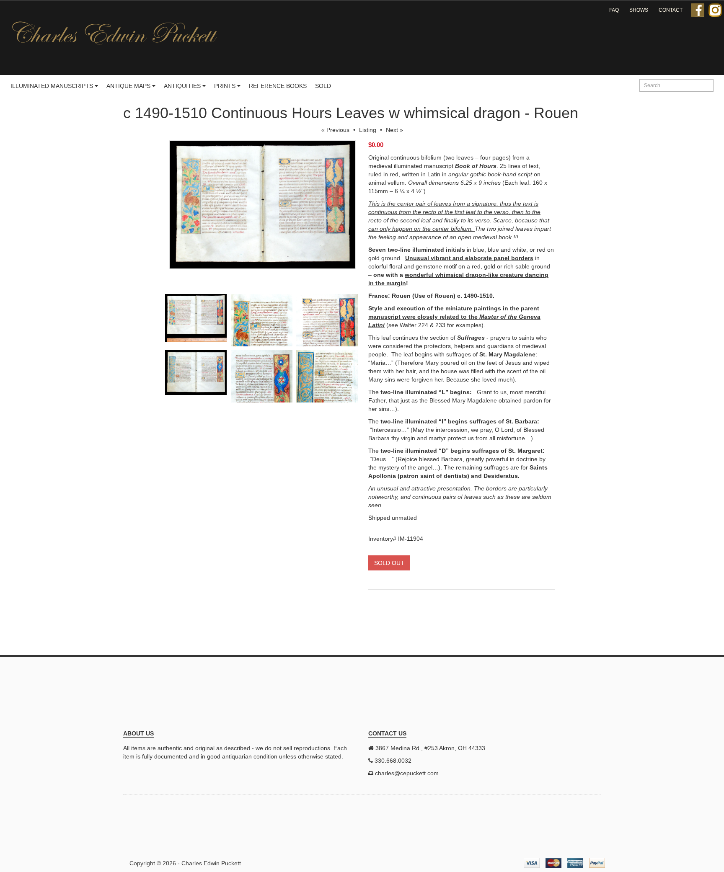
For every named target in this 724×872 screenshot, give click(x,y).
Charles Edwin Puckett (211, 863)
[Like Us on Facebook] (697, 10)
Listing (367, 129)
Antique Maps (129, 86)
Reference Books (278, 86)
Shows (638, 10)
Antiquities (183, 86)
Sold (323, 86)
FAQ (614, 10)
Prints (225, 86)
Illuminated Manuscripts (52, 86)
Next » (394, 129)
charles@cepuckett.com (407, 773)
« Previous (335, 129)
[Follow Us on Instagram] (715, 10)
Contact (671, 10)
